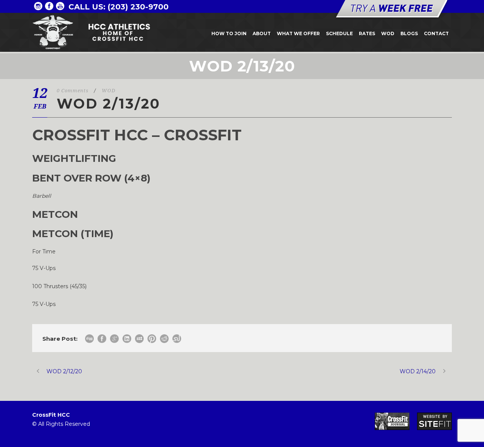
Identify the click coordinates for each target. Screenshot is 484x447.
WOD (387, 33)
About (262, 33)
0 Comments (72, 90)
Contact (436, 33)
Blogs (409, 33)
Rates (367, 33)
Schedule (339, 33)
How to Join (229, 33)
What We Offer (298, 33)
